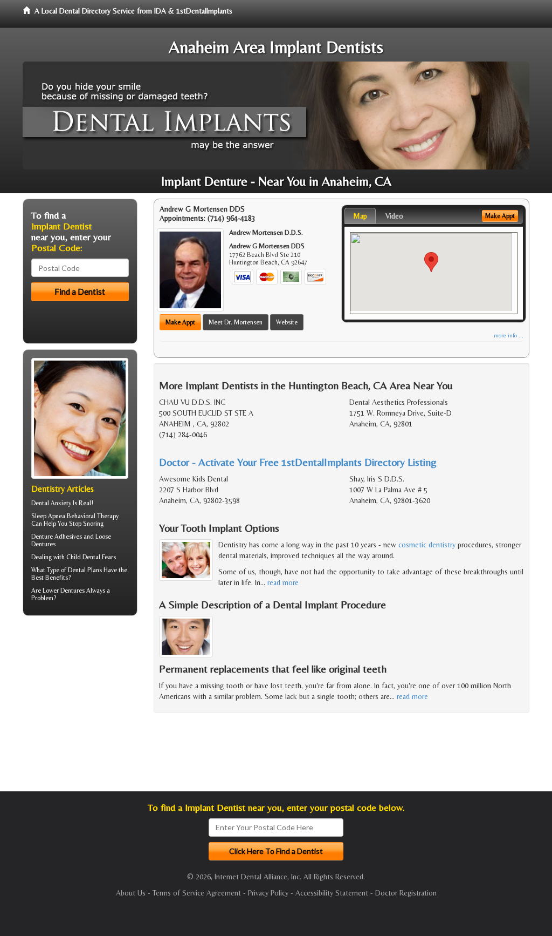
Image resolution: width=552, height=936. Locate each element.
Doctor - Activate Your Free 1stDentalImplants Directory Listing (298, 462)
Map (360, 216)
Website (287, 322)
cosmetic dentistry (427, 544)
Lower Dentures (64, 590)
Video (394, 216)
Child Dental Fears (91, 557)
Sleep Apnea (48, 516)
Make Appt (180, 322)
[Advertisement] (78, 708)
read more (283, 582)
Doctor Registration (406, 892)
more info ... (508, 335)
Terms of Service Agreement (197, 892)
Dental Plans (85, 570)
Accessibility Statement (331, 892)
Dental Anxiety (51, 503)
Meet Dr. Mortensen (236, 322)
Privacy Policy (268, 892)
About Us (131, 892)
